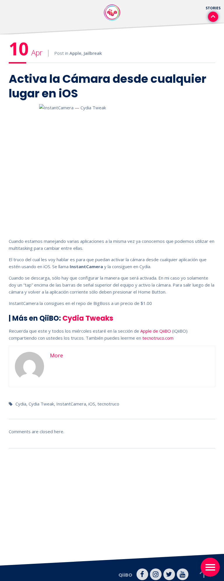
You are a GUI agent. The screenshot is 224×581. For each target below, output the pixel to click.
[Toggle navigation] (210, 567)
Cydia (20, 404)
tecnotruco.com (158, 338)
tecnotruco (108, 404)
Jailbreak (93, 53)
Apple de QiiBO (155, 331)
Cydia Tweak (41, 404)
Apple (75, 53)
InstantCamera (71, 404)
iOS (91, 404)
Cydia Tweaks (87, 318)
